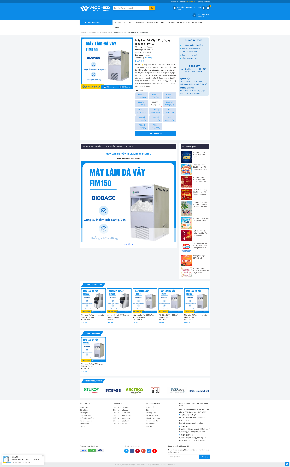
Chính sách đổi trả (120, 424)
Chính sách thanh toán (121, 413)
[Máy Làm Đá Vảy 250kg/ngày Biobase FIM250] (145, 300)
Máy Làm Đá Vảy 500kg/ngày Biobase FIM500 (92, 316)
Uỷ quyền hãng (152, 22)
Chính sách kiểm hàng (121, 418)
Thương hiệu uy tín (93, 381)
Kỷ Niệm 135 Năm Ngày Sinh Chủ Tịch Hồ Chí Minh (200, 233)
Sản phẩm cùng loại (93, 285)
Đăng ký (205, 457)
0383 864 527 (200, 69)
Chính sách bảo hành (121, 421)
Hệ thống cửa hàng (203, 1)
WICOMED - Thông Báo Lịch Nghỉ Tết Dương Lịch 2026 (200, 192)
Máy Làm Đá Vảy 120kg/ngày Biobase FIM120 (195, 316)
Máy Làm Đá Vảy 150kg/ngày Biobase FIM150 (92, 365)
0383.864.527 (203, 14)
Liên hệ (116, 27)
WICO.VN (172, 465)
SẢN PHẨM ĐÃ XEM (92, 333)
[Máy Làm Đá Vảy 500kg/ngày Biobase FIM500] (93, 300)
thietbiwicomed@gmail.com (189, 7)
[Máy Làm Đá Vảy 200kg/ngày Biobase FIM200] (170, 300)
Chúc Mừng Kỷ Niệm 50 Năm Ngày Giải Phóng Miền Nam (200, 245)
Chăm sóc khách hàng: (182, 1)
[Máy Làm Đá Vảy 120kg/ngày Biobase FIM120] (196, 300)
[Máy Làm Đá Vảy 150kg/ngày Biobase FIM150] (128, 208)
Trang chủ (117, 22)
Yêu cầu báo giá (156, 133)
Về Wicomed (197, 22)
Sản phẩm (128, 22)
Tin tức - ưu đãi (183, 22)
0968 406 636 (196, 71)
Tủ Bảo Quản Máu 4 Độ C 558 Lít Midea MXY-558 (31, 460)
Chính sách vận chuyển (122, 415)
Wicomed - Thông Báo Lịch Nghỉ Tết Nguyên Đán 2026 (200, 167)
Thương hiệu (139, 22)
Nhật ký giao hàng (168, 22)
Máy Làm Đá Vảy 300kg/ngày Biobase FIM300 (118, 316)
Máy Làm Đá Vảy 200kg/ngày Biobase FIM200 (169, 316)
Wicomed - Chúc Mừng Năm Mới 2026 (199, 154)
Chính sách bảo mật (120, 410)
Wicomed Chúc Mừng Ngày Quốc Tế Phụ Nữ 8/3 (201, 270)
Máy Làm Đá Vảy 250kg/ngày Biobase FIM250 (144, 316)
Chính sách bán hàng (121, 407)
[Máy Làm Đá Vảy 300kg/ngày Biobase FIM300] (119, 300)
